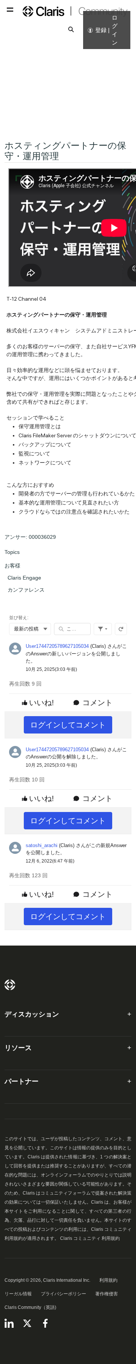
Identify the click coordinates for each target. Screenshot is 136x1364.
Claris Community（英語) (30, 1307)
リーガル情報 (18, 1293)
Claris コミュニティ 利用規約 (90, 1238)
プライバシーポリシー (63, 1293)
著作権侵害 (106, 1293)
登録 (101, 30)
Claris (10, 985)
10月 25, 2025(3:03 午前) (51, 669)
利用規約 (108, 1280)
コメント (97, 702)
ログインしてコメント (68, 725)
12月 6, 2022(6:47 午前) (50, 861)
